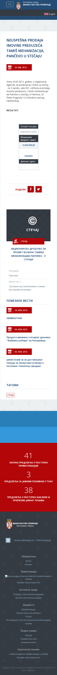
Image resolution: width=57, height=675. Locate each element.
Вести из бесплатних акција (28, 597)
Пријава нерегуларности (28, 582)
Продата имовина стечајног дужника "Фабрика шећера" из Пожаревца (28, 339)
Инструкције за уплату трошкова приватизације (28, 620)
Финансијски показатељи (28, 613)
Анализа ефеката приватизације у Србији (28, 654)
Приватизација (28, 609)
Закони (28, 635)
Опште (28, 616)
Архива (28, 623)
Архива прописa (28, 642)
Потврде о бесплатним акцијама (28, 594)
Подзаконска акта (28, 639)
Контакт (28, 564)
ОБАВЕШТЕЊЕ (14, 318)
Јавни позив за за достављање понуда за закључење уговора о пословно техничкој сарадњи (25, 363)
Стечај (10, 395)
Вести (28, 561)
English (46, 14)
